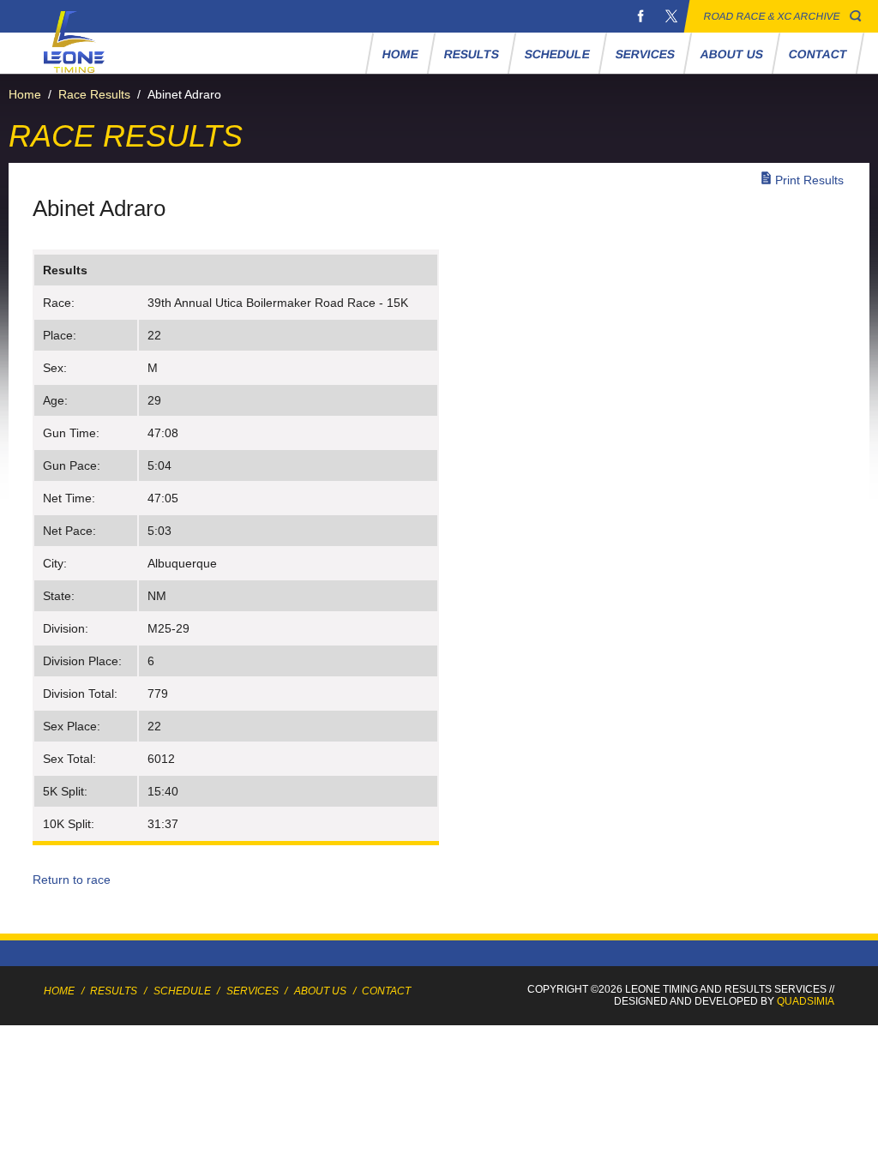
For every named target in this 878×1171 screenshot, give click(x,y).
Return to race (72, 879)
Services (645, 54)
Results (471, 54)
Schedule (557, 54)
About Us (731, 54)
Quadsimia (805, 1001)
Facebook (640, 16)
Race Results (94, 94)
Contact (817, 54)
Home (400, 54)
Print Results (809, 180)
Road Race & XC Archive (772, 16)
